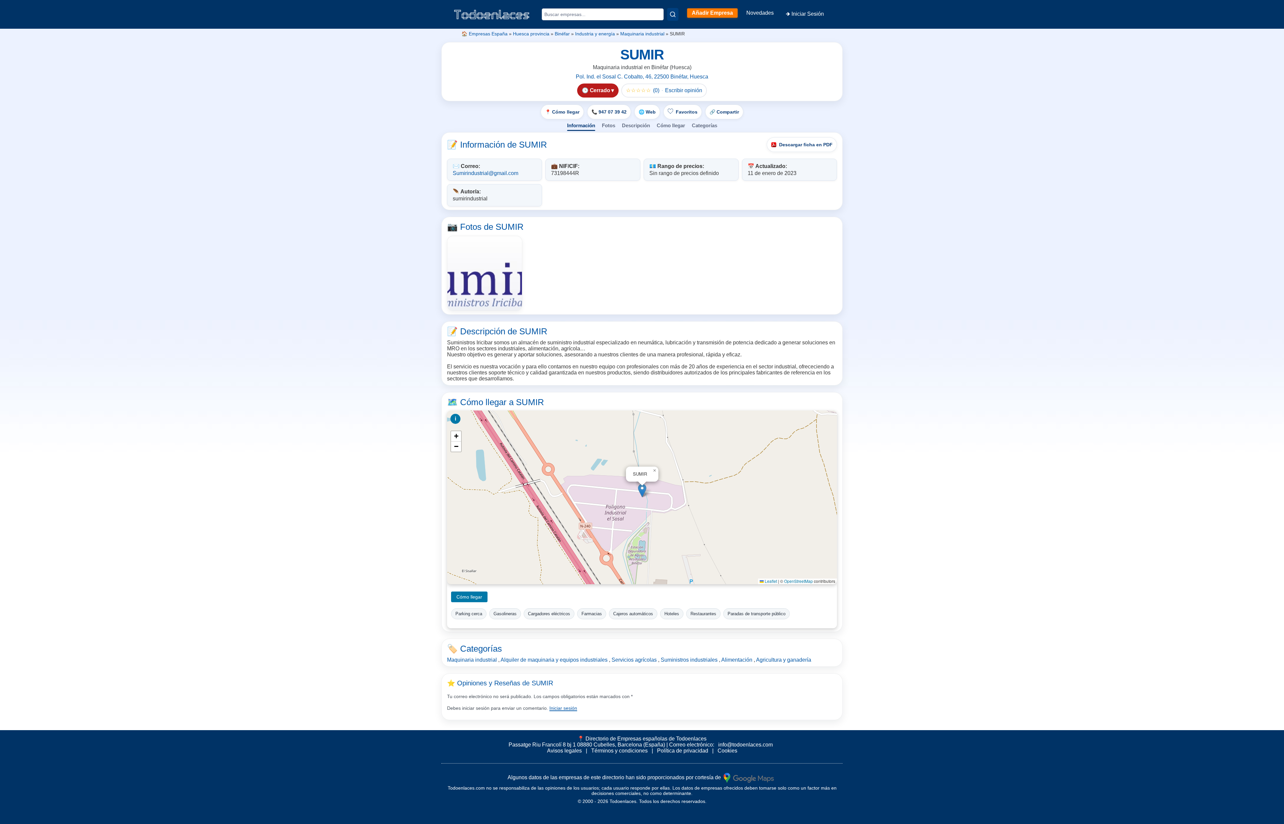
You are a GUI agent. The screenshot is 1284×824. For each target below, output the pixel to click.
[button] (642, 490)
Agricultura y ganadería (783, 660)
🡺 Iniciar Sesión (805, 14)
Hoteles (671, 613)
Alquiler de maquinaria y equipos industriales (554, 660)
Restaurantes (703, 613)
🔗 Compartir (724, 112)
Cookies (727, 751)
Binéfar (562, 33)
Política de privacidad (682, 751)
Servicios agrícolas (634, 660)
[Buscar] (672, 14)
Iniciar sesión (563, 708)
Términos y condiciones (619, 751)
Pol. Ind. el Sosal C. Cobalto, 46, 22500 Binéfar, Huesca (642, 76)
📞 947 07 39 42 (609, 112)
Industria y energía (595, 33)
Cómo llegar (671, 125)
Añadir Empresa (712, 13)
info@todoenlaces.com (745, 745)
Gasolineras (505, 613)
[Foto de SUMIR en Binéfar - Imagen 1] (484, 273)
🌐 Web (647, 112)
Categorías (704, 125)
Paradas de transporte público (756, 613)
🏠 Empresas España (484, 33)
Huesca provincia (531, 33)
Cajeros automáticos (633, 613)
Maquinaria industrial (642, 33)
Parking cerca (468, 613)
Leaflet (770, 581)
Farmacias (591, 613)
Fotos (608, 125)
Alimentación (736, 660)
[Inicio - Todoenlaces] (491, 14)
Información (581, 125)
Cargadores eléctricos (549, 613)
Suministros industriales (689, 660)
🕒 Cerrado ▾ (598, 90)
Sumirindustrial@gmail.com (485, 173)
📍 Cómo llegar (562, 112)
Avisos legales (564, 751)
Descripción (636, 125)
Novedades (760, 13)
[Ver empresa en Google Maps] (749, 777)
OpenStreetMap (798, 581)
